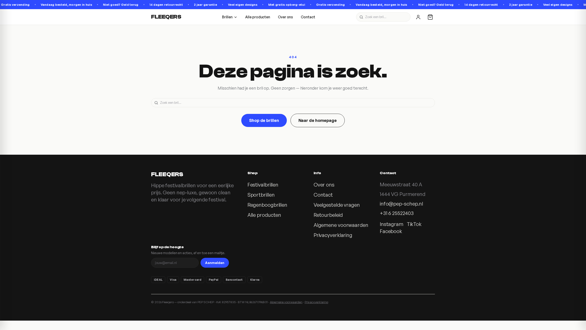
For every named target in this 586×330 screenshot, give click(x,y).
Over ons (285, 17)
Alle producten (257, 17)
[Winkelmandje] (430, 17)
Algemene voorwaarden (341, 225)
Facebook (391, 231)
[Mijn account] (418, 17)
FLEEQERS (166, 17)
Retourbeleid (328, 215)
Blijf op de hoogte (167, 247)
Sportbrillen (261, 195)
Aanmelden (214, 263)
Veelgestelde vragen (337, 205)
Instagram (391, 224)
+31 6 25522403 (397, 213)
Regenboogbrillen (267, 205)
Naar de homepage (317, 120)
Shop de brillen (264, 120)
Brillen (227, 17)
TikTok (414, 224)
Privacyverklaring (333, 235)
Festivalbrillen (263, 185)
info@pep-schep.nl (401, 204)
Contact (308, 17)
